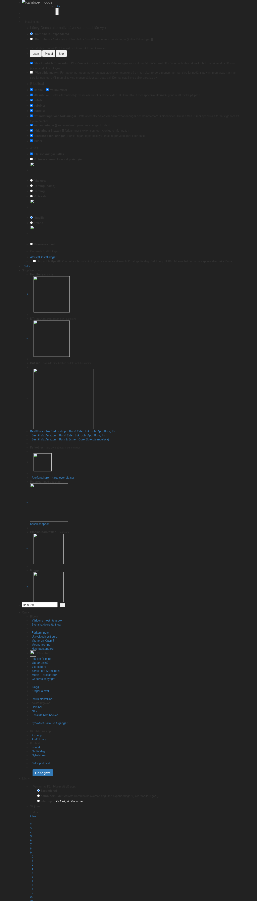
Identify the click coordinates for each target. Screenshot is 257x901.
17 (31, 884)
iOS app (36, 735)
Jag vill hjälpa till (48, 261)
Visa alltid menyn (46, 72)
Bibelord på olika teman (69, 801)
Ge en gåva (42, 773)
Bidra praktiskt (40, 763)
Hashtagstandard (42, 648)
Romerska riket (44, 244)
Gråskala (39, 196)
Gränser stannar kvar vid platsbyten (58, 159)
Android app (38, 739)
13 (31, 868)
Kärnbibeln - (50, 39)
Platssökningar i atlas (48, 154)
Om (25, 612)
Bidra (26, 266)
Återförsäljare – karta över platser (52, 477)
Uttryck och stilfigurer (44, 636)
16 (31, 880)
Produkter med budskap (45, 481)
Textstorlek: (68, 48)
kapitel (38, 90)
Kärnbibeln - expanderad (51, 34)
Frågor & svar (39, 691)
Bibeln (34, 616)
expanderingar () (45, 125)
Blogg (34, 687)
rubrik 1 (39, 100)
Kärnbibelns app (40, 731)
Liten (36, 54)
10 (31, 856)
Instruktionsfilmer (41, 699)
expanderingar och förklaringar (55, 116)
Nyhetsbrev (38, 755)
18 (31, 889)
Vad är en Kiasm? (42, 640)
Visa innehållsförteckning (51, 63)
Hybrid (38, 223)
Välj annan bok (50, 806)
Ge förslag (37, 751)
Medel (49, 54)
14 (31, 872)
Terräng (39, 191)
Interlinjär (47, 801)
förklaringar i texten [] (48, 130)
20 (31, 897)
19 (31, 893)
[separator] (136, 314)
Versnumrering (40, 644)
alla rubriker (42, 95)
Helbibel (36, 707)
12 (31, 864)
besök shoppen (40, 524)
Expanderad (49, 791)
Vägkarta (39, 180)
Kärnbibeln (43, 653)
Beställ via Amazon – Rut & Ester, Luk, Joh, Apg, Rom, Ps (67, 435)
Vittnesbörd (38, 667)
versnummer (58, 90)
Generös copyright (42, 679)
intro (33, 816)
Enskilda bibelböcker (44, 715)
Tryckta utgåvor (40, 703)
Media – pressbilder (43, 675)
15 (31, 876)
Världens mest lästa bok (46, 620)
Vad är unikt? (39, 663)
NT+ (33, 711)
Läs (57, 6)
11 (31, 860)
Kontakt (35, 743)
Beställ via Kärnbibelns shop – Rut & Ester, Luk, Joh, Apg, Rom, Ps (72, 431)
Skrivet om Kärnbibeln (45, 671)
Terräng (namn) (44, 186)
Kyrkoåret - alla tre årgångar (48, 723)
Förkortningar (39, 632)
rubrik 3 (39, 111)
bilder (37, 141)
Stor (61, 54)
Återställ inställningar (43, 257)
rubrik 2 (39, 105)
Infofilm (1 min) (40, 659)
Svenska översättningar (46, 624)
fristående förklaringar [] (50, 136)
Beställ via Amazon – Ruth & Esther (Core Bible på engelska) (69, 439)
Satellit (38, 217)
